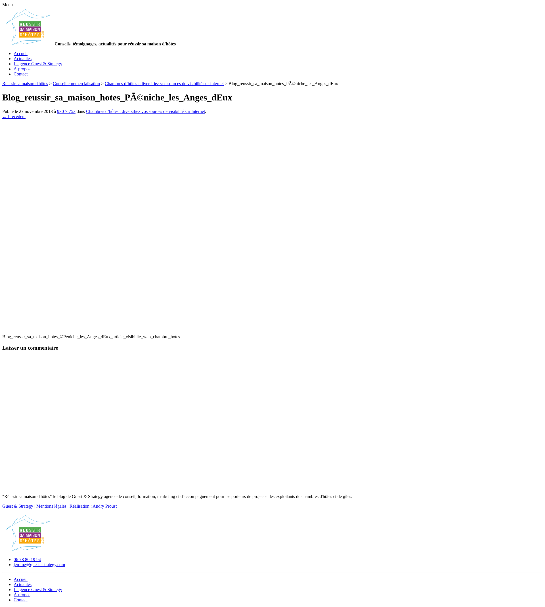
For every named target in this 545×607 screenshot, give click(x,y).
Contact (21, 74)
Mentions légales (51, 506)
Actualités (23, 58)
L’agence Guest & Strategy (38, 63)
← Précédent (14, 116)
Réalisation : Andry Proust (93, 506)
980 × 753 (66, 111)
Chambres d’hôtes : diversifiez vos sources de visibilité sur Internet (145, 111)
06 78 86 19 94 (27, 559)
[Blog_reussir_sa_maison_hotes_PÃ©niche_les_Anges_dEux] (138, 327)
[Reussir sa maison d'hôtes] (27, 549)
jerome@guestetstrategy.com (39, 564)
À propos (22, 68)
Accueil (21, 53)
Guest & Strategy (17, 506)
